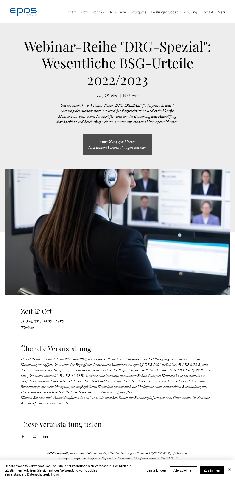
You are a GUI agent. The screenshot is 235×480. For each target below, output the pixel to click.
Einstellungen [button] (156, 470)
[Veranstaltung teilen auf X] (34, 436)
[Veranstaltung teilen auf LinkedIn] (45, 436)
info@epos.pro (180, 453)
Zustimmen (212, 470)
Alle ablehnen (183, 470)
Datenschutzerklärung (43, 474)
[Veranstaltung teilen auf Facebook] (23, 436)
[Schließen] (229, 470)
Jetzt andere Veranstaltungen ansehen (117, 147)
